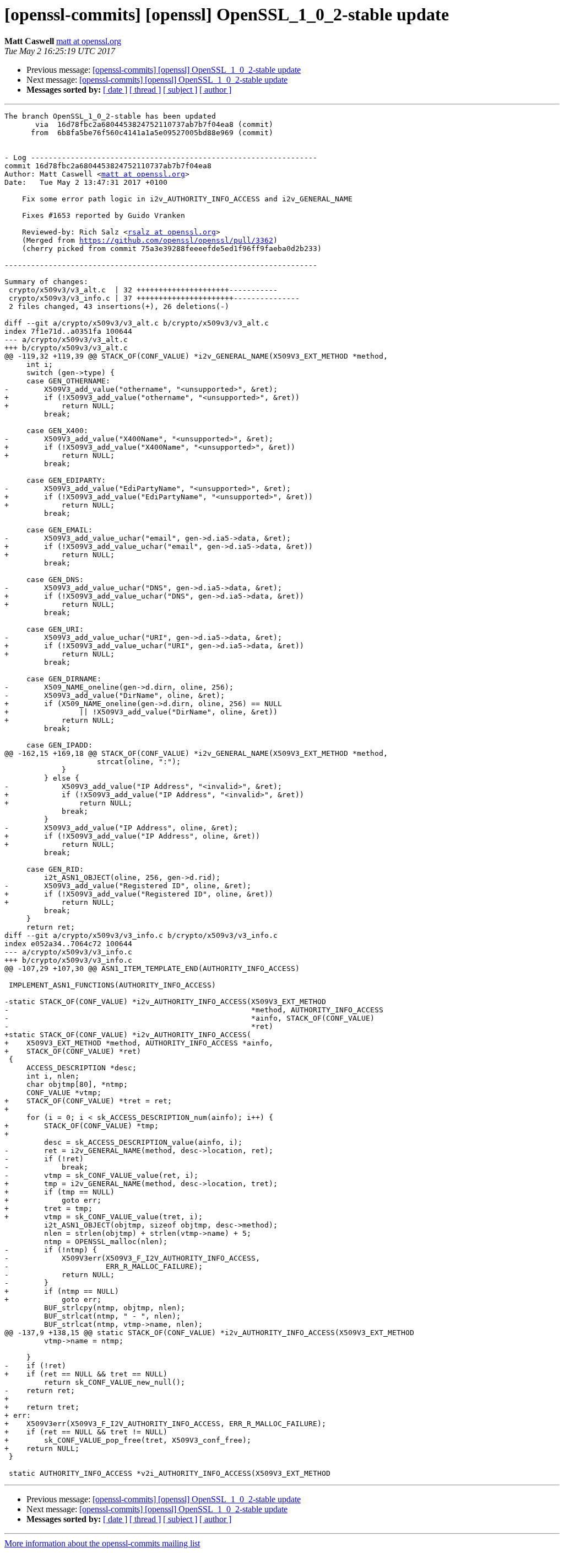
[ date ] (115, 89)
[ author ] (215, 89)
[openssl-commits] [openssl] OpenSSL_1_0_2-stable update (197, 69)
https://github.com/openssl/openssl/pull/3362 (176, 240)
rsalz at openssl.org (172, 232)
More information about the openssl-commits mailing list (102, 1543)
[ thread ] (145, 89)
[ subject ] (180, 89)
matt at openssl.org (88, 41)
